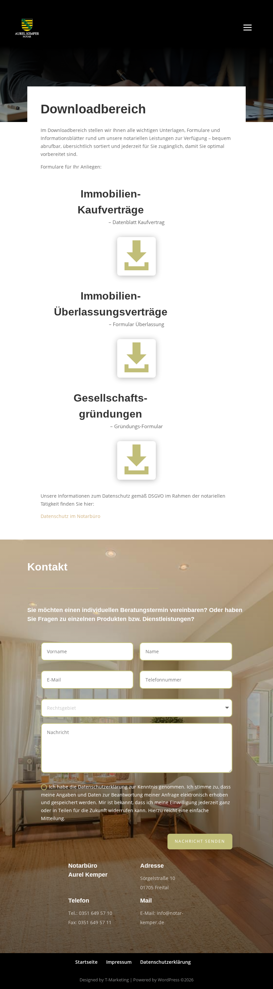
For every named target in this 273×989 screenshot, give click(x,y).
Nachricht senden (200, 841)
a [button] (247, 28)
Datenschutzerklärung (165, 962)
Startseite (86, 962)
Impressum (119, 962)
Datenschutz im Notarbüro (70, 516)
